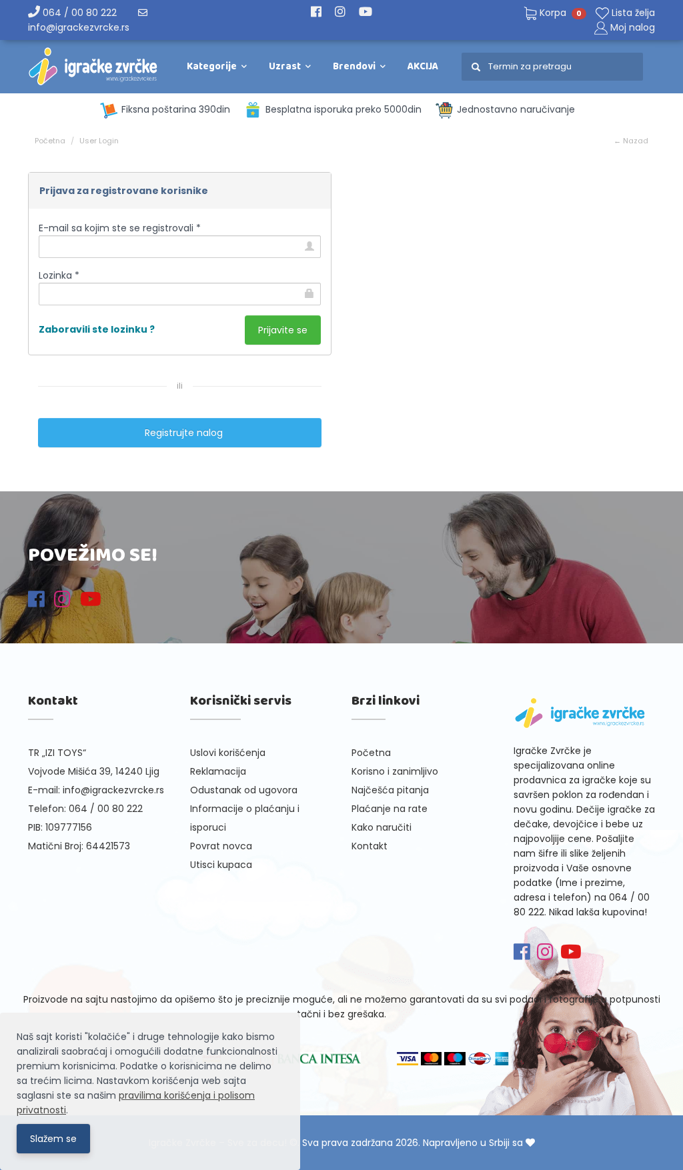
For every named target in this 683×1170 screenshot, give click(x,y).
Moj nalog (632, 27)
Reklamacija (218, 771)
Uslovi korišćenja (227, 752)
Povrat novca (221, 846)
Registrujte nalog (180, 432)
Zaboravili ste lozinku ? (97, 329)
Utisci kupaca (221, 864)
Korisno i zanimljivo (395, 771)
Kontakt (370, 846)
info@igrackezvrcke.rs (113, 790)
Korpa (559, 12)
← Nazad (631, 140)
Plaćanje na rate (390, 808)
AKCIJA (423, 66)
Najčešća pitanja (390, 790)
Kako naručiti (382, 827)
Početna (50, 140)
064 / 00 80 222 (78, 12)
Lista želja (632, 12)
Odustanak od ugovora (243, 790)
